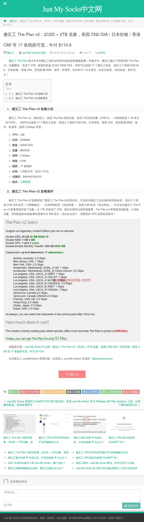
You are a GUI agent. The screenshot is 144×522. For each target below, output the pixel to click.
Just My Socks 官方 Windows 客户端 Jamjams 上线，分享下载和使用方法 (106, 402)
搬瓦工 (13, 21)
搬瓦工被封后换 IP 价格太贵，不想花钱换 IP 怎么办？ (37, 457)
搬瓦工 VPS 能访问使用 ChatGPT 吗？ (97, 457)
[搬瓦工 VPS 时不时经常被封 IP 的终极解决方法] (54, 423)
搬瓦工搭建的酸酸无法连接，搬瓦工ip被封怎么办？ (36, 468)
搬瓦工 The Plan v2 (53, 392)
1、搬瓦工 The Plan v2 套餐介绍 (30, 93)
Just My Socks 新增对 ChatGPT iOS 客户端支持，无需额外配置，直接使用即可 (37, 402)
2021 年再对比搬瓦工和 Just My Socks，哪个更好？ (37, 463)
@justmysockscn (102, 358)
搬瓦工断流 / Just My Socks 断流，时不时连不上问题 (105, 463)
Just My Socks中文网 (33, 52)
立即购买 (25, 182)
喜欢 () (73, 374)
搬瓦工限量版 (131, 392)
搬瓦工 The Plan (18, 60)
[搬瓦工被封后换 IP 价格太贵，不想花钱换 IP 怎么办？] (89, 423)
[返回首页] (5, 21)
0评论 (102, 52)
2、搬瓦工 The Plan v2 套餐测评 (30, 98)
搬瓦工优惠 (73, 392)
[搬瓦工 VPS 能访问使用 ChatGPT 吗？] (125, 423)
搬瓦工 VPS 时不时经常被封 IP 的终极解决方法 (102, 452)
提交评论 (132, 505)
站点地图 (62, 518)
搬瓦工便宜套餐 (111, 392)
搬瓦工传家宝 (91, 392)
